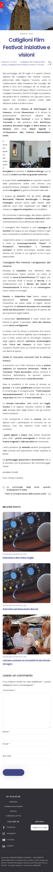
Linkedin (10, 846)
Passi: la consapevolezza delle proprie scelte (25, 494)
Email (6, 744)
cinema (32, 65)
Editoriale (13, 802)
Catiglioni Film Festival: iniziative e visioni (26, 47)
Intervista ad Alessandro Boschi (20, 609)
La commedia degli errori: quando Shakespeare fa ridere (28, 488)
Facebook (11, 827)
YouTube (10, 839)
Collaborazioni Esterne (13, 806)
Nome (6, 731)
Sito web (7, 756)
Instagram (11, 833)
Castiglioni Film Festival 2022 (32, 62)
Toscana (40, 65)
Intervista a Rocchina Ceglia (18, 557)
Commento (9, 690)
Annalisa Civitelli (9, 62)
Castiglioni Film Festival (18, 65)
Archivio (13, 811)
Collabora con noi (13, 816)
